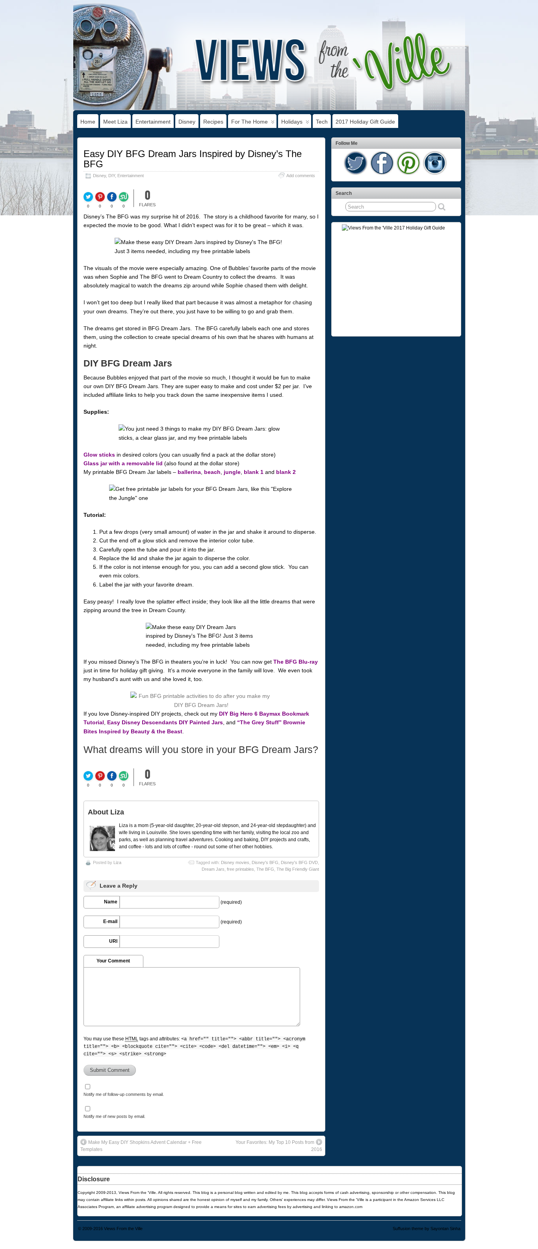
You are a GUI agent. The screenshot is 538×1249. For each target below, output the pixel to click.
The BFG (265, 869)
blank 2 (286, 472)
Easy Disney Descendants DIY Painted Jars (165, 722)
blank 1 (253, 472)
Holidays (291, 121)
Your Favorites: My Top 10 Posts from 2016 (279, 1146)
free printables (240, 869)
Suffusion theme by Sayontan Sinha (426, 1228)
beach (212, 472)
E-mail (110, 921)
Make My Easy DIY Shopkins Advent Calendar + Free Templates (141, 1146)
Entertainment (153, 121)
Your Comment (113, 961)
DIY (111, 175)
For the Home (249, 121)
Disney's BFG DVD (299, 862)
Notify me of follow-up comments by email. (123, 1094)
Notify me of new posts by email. (114, 1116)
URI (113, 941)
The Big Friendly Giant (297, 869)
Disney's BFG (265, 862)
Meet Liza (115, 121)
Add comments (300, 175)
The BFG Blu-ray (295, 662)
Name (110, 902)
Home (87, 121)
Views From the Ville (123, 1228)
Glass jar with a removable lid (123, 463)
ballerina (189, 472)
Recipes (213, 121)
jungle (232, 472)
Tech (322, 121)
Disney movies (235, 862)
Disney (186, 121)
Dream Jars (213, 869)
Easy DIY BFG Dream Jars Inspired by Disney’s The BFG (192, 158)
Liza (117, 862)
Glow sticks (99, 454)
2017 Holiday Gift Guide (365, 121)
